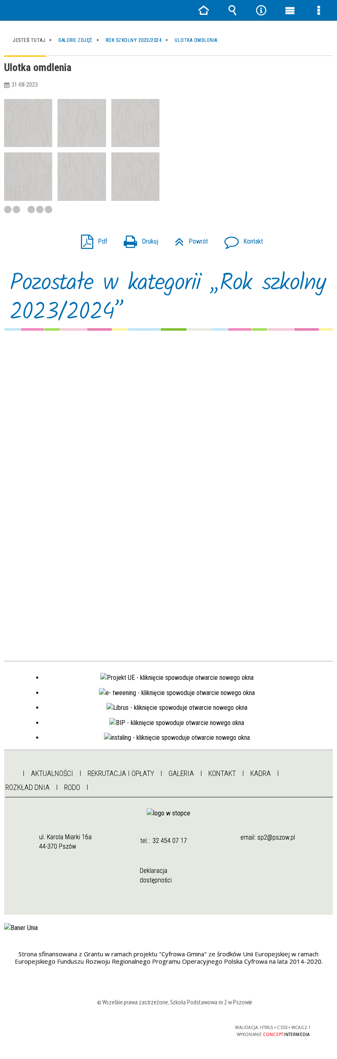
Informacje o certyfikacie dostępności (71, 1029)
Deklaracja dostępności (156, 875)
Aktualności (52, 773)
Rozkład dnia (27, 787)
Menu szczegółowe (318, 10)
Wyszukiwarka (232, 10)
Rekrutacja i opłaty (121, 773)
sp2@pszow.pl (276, 837)
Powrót (188, 239)
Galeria (181, 773)
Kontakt (240, 239)
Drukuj (137, 239)
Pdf (90, 239)
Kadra (260, 773)
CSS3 (168, 1028)
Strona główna (10, 771)
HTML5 (156, 1028)
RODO (72, 787)
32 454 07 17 (169, 841)
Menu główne (290, 10)
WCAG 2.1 (194, 1027)
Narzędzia (261, 10)
